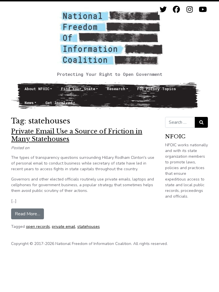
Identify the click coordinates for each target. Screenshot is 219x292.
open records (38, 226)
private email (63, 226)
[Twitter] (163, 9)
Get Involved (58, 102)
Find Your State (78, 88)
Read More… (29, 213)
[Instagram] (189, 9)
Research (116, 88)
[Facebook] (176, 9)
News (29, 102)
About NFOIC (37, 88)
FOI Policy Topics (156, 88)
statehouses (88, 226)
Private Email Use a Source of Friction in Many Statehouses (76, 135)
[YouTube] (202, 9)
